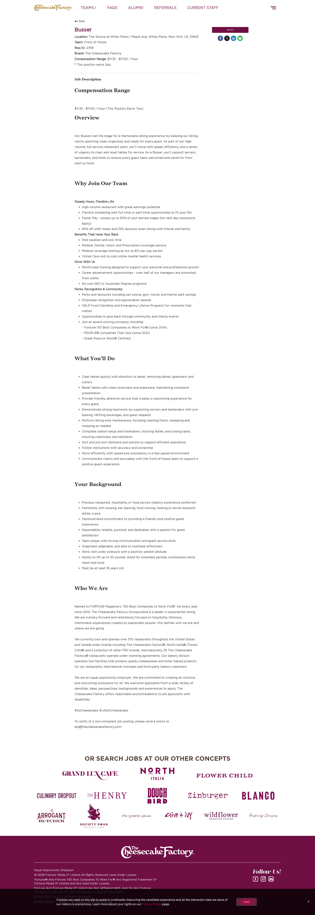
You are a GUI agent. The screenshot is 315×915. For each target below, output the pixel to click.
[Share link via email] (240, 38)
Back (82, 21)
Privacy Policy (151, 904)
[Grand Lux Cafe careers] (90, 775)
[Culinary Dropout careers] (56, 795)
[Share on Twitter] (227, 38)
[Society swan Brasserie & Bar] (94, 815)
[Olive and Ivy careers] (179, 815)
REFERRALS (165, 8)
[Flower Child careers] (224, 775)
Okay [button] (247, 902)
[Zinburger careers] (207, 795)
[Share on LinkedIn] (233, 38)
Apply (230, 30)
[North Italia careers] (157, 773)
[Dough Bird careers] (157, 795)
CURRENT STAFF (203, 8)
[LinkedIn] (271, 880)
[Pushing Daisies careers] (263, 815)
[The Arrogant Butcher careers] (51, 815)
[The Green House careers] (136, 815)
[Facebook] (256, 880)
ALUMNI (135, 8)
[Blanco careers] (258, 795)
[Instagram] (263, 880)
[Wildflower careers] (221, 815)
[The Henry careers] (107, 795)
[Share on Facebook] (220, 38)
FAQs (112, 8)
